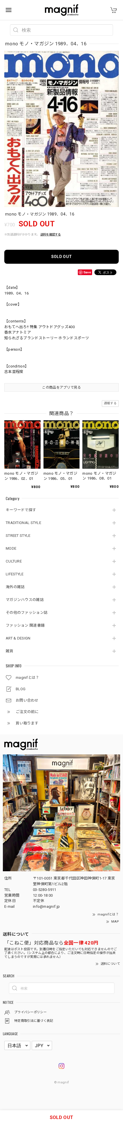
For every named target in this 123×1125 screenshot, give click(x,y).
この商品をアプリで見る (61, 387)
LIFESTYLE (15, 574)
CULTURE (14, 561)
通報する (110, 403)
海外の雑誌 (15, 587)
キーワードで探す (21, 510)
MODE (11, 548)
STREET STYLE (18, 535)
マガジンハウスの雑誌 (25, 600)
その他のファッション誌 (26, 612)
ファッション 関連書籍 (25, 625)
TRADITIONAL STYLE (23, 523)
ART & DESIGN (18, 638)
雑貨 (9, 651)
